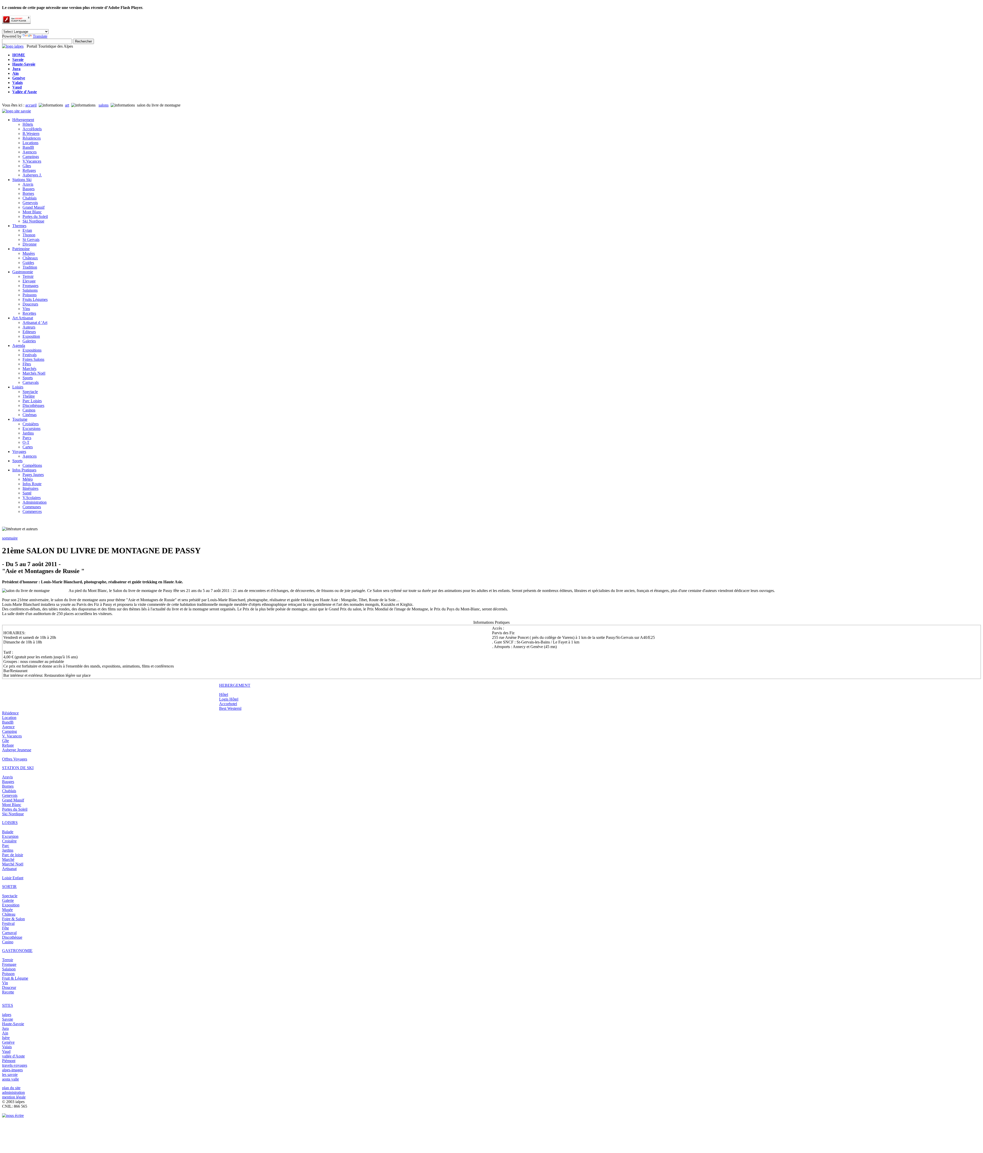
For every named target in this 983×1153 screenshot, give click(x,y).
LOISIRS (10, 822)
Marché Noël (12, 864)
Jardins (28, 433)
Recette (8, 992)
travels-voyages (14, 1065)
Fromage (9, 964)
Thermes (19, 226)
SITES (7, 1005)
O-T (26, 442)
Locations (30, 143)
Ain (5, 1033)
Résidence (10, 713)
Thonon (29, 235)
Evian (27, 230)
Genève (8, 1042)
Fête (5, 928)
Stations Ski (21, 179)
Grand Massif (34, 207)
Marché (8, 859)
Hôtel (223, 694)
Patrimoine (21, 249)
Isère (6, 1037)
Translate (40, 36)
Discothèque (12, 937)
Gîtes (27, 166)
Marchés (29, 368)
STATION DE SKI (18, 768)
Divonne (30, 244)
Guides (28, 262)
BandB (28, 147)
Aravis (28, 184)
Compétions (32, 465)
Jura (5, 1028)
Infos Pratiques (24, 470)
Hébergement (23, 120)
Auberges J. (32, 175)
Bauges (29, 189)
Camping (9, 731)
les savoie (10, 1074)
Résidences (32, 138)
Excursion (10, 836)
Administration (35, 502)
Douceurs (30, 304)
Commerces (32, 511)
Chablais (30, 198)
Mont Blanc (32, 212)
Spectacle (30, 391)
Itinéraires (30, 488)
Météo (28, 479)
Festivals (30, 355)
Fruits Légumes (35, 299)
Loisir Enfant (12, 878)
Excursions (31, 428)
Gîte (5, 740)
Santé (27, 493)
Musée (7, 909)
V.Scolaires (32, 497)
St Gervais (31, 239)
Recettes (29, 313)
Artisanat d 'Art (35, 322)
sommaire (10, 538)
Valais (7, 1047)
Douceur (9, 987)
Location (9, 717)
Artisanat (9, 868)
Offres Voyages (14, 759)
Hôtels (28, 124)
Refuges (29, 170)
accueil (31, 105)
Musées (29, 253)
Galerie (8, 900)
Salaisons (30, 290)
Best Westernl (230, 708)
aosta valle (10, 1079)
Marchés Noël (34, 373)
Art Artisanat (22, 318)
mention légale (14, 1097)
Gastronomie (22, 272)
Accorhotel (228, 704)
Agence (8, 727)
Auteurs (29, 327)
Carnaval (9, 932)
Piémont (8, 1061)
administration (13, 1092)
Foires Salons (33, 359)
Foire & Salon (13, 919)
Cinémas (30, 414)
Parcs (27, 438)
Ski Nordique (33, 221)
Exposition (31, 336)
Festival (8, 923)
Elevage (29, 281)
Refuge (8, 745)
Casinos (29, 410)
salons (104, 105)
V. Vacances (12, 736)
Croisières (31, 424)
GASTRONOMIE (17, 950)
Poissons (30, 295)
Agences (30, 152)
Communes (32, 507)
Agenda (18, 345)
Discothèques (33, 405)
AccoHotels (32, 129)
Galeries (29, 341)
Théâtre (29, 396)
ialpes (6, 1014)
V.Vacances (32, 161)
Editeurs (29, 332)
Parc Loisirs (32, 401)
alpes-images (12, 1070)
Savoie (7, 1019)
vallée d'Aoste (13, 1056)
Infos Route (32, 484)
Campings (31, 156)
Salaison (9, 969)
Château (8, 914)
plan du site (11, 1088)
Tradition (30, 267)
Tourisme (19, 419)
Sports (28, 378)
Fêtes (27, 364)
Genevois (30, 202)
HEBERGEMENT (234, 685)
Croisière (9, 841)
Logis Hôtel (228, 699)
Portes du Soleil (35, 216)
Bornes (28, 193)
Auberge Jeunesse (16, 750)
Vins (26, 308)
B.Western (31, 133)
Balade (7, 832)
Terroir (28, 276)
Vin (5, 983)
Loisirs (17, 387)
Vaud (6, 1051)
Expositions (32, 350)
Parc (5, 845)
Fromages (30, 285)
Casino (7, 942)
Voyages (19, 451)
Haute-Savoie (13, 1024)
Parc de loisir (12, 855)
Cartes (28, 447)
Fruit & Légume (15, 978)
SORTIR (9, 886)
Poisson (8, 973)
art (67, 105)
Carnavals (31, 382)
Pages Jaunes (33, 474)
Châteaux (30, 258)
